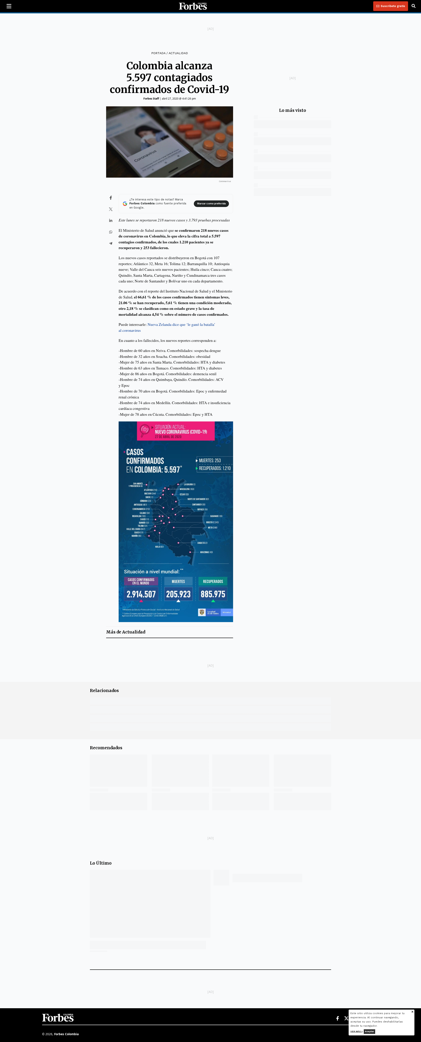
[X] (346, 1018)
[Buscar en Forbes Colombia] (414, 6)
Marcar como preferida (211, 203)
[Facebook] (337, 1018)
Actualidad (178, 53)
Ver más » (356, 1031)
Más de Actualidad (125, 632)
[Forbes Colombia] (193, 6)
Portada (158, 53)
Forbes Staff (151, 98)
